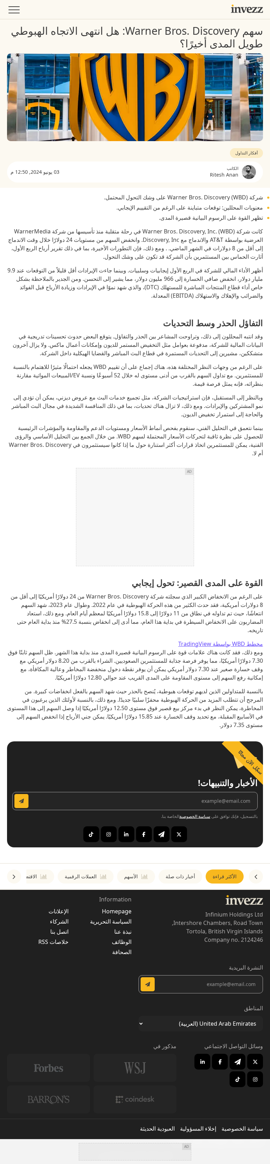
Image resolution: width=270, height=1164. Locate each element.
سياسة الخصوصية (194, 816)
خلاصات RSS (53, 942)
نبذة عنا (122, 931)
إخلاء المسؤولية (198, 1128)
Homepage (116, 911)
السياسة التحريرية (110, 921)
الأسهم (131, 876)
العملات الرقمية (81, 876)
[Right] (14, 876)
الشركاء (59, 921)
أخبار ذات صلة (180, 876)
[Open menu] (13, 11)
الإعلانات (59, 911)
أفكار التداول (246, 153)
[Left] (256, 876)
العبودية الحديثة (157, 1128)
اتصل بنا (59, 931)
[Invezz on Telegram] (161, 834)
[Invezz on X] (179, 834)
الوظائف (121, 942)
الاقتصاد (29, 876)
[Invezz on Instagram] (109, 834)
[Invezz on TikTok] (91, 834)
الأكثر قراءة (225, 876)
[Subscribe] (21, 801)
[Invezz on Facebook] (144, 834)
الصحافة (121, 952)
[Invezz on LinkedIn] (126, 834)
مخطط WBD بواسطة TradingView (220, 644)
